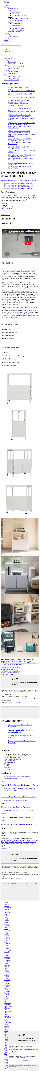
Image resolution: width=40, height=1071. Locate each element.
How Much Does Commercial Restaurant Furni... (19, 785)
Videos (6, 33)
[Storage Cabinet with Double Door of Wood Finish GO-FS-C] (22, 726)
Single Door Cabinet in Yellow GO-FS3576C (21, 91)
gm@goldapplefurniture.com (12, 759)
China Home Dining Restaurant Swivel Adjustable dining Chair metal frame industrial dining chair (19, 663)
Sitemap (31, 838)
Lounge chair (16, 12)
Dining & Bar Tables (18, 28)
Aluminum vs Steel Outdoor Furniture (15, 807)
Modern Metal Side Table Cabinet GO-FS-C (21, 97)
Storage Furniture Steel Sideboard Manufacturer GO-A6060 (18, 104)
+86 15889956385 (9, 762)
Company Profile (13, 36)
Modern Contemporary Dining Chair (22, 843)
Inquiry (3, 835)
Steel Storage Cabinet (7, 674)
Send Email (4, 848)
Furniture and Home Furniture (22, 840)
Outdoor (10, 22)
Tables (10, 27)
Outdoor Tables (16, 25)
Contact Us (7, 41)
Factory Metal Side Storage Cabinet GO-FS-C (21, 111)
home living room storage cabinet (10, 671)
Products (7, 7)
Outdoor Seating (17, 23)
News (6, 40)
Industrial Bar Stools (7, 840)
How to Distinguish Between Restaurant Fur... (18, 797)
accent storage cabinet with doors (10, 667)
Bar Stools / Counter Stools (20, 18)
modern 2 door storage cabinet (10, 672)
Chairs (10, 10)
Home (6, 5)
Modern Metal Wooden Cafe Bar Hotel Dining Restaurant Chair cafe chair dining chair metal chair (18, 660)
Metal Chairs (15, 13)
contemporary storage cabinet (9, 669)
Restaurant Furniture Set (15, 31)
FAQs (10, 38)
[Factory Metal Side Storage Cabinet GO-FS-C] (22, 737)
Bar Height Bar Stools (15, 842)
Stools (10, 17)
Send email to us (5, 215)
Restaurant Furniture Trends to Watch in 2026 (18, 824)
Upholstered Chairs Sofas (19, 15)
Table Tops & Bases (18, 30)
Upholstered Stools (17, 20)
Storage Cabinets (13, 8)
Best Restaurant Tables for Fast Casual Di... (17, 817)
